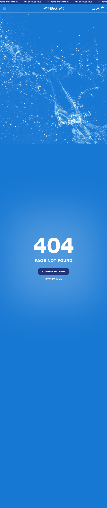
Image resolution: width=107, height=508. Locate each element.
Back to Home (53, 279)
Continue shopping (53, 272)
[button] (4, 8)
